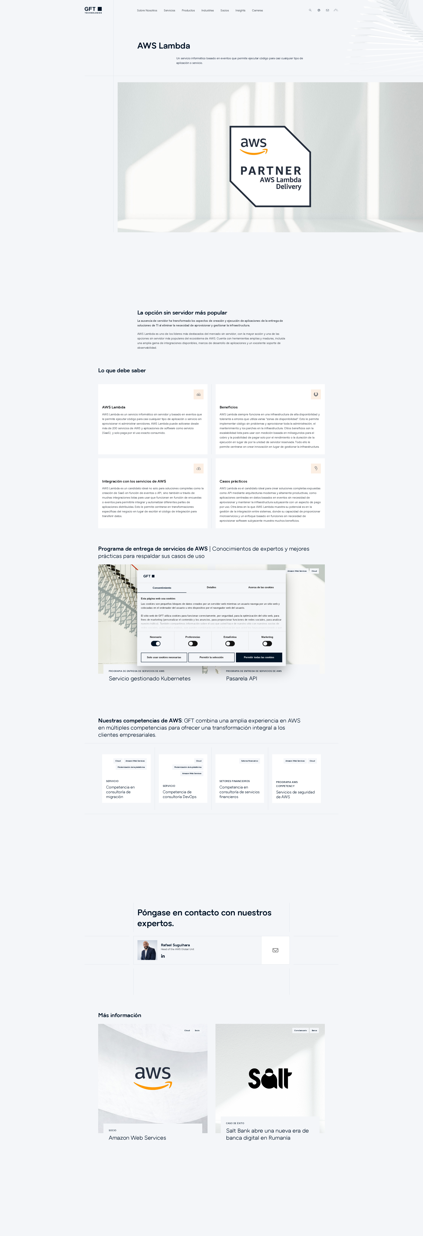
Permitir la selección (211, 657)
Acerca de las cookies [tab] (261, 587)
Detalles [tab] (211, 587)
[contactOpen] (275, 950)
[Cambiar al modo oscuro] (335, 10)
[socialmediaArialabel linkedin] (163, 956)
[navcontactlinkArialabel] (327, 10)
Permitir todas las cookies (259, 657)
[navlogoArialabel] (93, 10)
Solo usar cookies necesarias (164, 657)
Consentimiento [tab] (162, 587)
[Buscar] (310, 10)
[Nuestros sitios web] (319, 10)
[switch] (193, 643)
